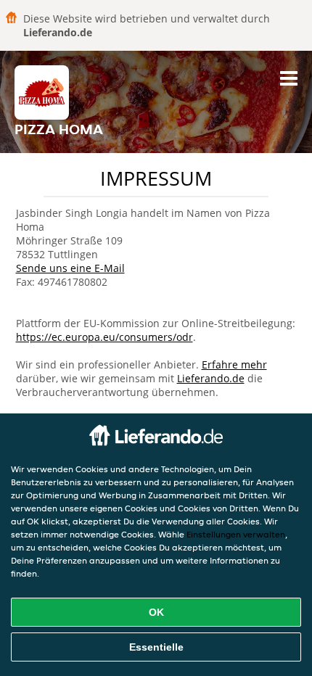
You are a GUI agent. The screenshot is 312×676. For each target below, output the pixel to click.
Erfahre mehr (234, 364)
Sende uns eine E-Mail (70, 268)
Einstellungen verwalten (235, 534)
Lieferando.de (211, 378)
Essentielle (156, 647)
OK (156, 612)
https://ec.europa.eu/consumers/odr (104, 337)
